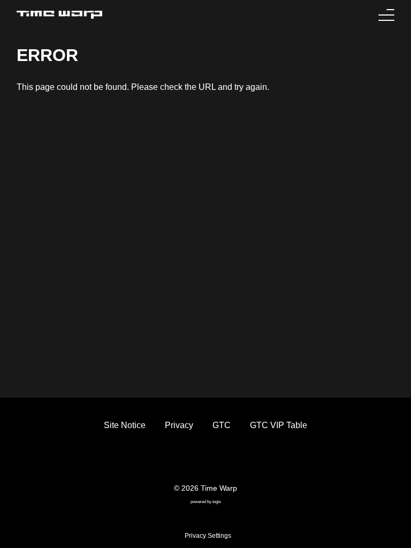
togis (216, 501)
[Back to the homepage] (59, 14)
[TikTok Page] (195, 460)
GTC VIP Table (278, 425)
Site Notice (125, 425)
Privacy (179, 425)
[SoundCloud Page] (234, 460)
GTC (221, 425)
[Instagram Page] (215, 460)
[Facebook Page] (176, 460)
